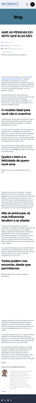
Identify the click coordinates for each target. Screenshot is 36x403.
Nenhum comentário (7, 52)
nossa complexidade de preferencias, (16, 78)
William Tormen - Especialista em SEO (13, 397)
